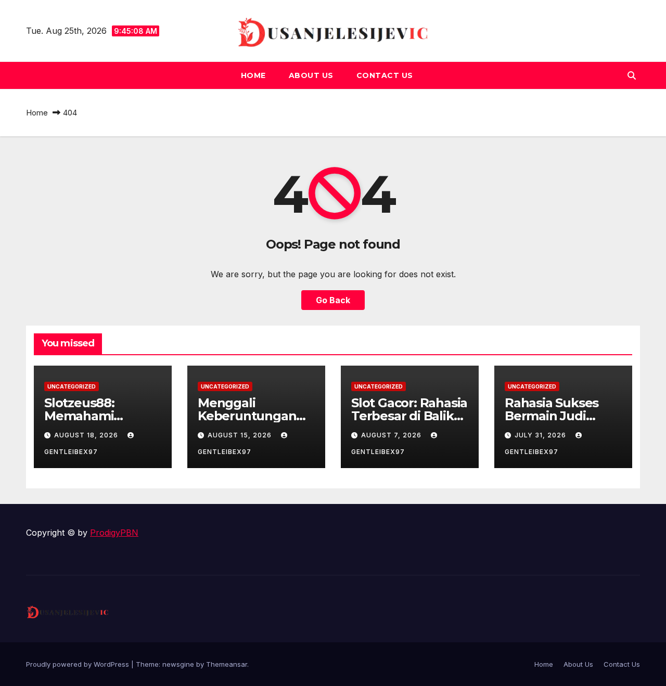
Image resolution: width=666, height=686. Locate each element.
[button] (631, 75)
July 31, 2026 (541, 435)
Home (253, 75)
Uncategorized (71, 386)
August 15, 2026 (241, 435)
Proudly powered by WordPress (78, 664)
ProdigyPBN (114, 532)
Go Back (333, 300)
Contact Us (384, 75)
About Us (311, 75)
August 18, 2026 (87, 435)
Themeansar (226, 664)
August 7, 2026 (392, 435)
